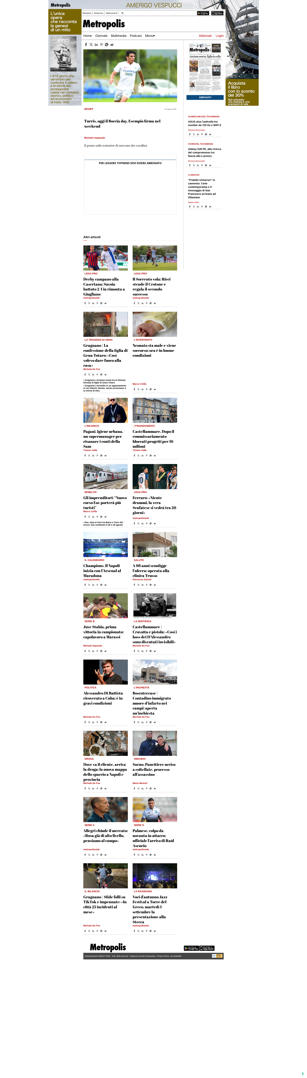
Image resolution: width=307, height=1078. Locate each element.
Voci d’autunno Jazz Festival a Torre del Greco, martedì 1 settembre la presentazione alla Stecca (150, 909)
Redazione (98, 13)
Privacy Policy (163, 956)
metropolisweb (91, 298)
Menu (149, 36)
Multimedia (119, 36)
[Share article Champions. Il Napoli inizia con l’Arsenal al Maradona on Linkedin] (93, 585)
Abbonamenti (111, 13)
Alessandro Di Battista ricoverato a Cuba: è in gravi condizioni (103, 698)
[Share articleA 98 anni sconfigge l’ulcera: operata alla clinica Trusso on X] (138, 585)
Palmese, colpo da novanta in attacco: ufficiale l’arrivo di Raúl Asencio (153, 838)
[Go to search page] (122, 13)
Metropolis (87, 13)
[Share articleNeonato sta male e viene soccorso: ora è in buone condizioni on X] (138, 389)
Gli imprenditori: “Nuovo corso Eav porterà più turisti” (105, 502)
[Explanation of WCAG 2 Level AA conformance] (217, 957)
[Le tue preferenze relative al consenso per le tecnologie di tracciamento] (303, 1074)
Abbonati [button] (205, 97)
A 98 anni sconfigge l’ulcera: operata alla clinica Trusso (151, 570)
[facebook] (86, 44)
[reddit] (111, 44)
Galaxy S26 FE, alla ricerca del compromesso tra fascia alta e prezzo (204, 152)
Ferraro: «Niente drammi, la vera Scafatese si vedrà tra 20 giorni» (154, 505)
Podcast (136, 36)
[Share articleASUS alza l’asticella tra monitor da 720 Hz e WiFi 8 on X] (194, 134)
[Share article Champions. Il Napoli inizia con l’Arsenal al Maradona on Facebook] (85, 585)
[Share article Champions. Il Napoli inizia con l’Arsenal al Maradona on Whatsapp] (101, 585)
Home (87, 36)
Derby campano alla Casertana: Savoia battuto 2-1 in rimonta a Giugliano (104, 286)
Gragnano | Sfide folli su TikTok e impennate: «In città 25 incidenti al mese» (105, 904)
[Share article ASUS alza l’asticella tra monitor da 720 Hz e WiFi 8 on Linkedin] (198, 134)
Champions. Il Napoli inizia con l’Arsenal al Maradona (102, 570)
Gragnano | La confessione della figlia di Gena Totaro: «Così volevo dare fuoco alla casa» (105, 355)
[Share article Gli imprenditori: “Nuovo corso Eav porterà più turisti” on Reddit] (105, 517)
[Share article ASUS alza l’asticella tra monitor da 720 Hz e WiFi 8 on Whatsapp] (206, 134)
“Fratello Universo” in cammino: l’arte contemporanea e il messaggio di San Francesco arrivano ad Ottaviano (202, 188)
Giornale (101, 36)
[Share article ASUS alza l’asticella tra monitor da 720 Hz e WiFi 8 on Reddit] (210, 134)
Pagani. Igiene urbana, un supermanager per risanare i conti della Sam (103, 439)
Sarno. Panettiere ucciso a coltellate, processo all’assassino (154, 769)
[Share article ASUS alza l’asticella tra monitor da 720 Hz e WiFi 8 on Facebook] (190, 134)
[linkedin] (96, 44)
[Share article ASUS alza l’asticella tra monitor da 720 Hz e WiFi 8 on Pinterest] (202, 134)
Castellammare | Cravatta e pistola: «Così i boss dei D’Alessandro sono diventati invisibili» (155, 634)
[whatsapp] (106, 44)
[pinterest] (101, 44)
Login (220, 36)
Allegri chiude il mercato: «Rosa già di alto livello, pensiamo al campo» (105, 835)
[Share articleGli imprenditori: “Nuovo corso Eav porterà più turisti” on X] (89, 517)
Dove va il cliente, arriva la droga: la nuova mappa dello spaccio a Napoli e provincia (105, 772)
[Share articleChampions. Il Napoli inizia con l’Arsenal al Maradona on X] (89, 585)
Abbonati (205, 36)
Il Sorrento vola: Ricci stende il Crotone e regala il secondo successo (152, 286)
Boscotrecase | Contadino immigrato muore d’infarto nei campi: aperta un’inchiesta (152, 703)
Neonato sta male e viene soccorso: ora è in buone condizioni (154, 350)
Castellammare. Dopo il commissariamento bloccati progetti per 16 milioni (153, 439)
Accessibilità (176, 956)
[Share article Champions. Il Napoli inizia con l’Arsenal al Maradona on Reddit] (105, 585)
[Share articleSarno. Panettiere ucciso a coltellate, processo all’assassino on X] (138, 788)
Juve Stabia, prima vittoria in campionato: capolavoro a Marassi (103, 631)
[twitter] (91, 44)
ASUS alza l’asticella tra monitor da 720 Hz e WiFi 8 (204, 123)
